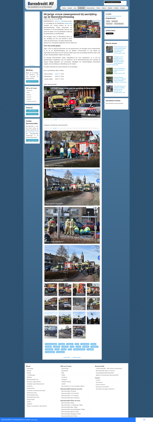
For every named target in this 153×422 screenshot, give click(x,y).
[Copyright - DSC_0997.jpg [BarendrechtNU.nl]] (79, 318)
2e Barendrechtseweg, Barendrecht (113, 16)
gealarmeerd (68, 23)
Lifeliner (64, 349)
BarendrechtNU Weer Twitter (69, 407)
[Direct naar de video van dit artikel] (61, 18)
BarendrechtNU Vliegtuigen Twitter (71, 414)
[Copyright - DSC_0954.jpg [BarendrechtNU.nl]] (93, 289)
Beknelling (49, 346)
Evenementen (91, 8)
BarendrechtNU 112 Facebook (70, 395)
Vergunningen (31, 399)
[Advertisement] (32, 38)
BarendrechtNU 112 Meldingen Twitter (72, 405)
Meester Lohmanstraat (79, 349)
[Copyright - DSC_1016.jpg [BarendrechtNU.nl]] (51, 332)
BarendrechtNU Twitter (67, 403)
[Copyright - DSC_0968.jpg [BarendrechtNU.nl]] (65, 304)
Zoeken (116, 8)
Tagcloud (29, 404)
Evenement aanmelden (102, 387)
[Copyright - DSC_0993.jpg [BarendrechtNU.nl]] (65, 318)
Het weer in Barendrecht (34, 382)
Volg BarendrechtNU (31, 101)
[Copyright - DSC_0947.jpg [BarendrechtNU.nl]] (79, 289)
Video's (104, 8)
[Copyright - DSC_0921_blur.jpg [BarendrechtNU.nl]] (72, 225)
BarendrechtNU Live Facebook (70, 393)
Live (75, 8)
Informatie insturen (32, 114)
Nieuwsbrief (29, 90)
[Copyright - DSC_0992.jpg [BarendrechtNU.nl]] (51, 318)
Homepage (30, 368)
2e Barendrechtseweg (51, 344)
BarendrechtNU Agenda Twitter (70, 411)
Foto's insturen (32, 110)
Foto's (98, 8)
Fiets (72, 346)
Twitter (28, 92)
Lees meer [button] (34, 419)
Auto (77, 344)
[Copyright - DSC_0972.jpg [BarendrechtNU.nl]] (79, 304)
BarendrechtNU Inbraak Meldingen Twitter (73, 409)
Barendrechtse (85, 344)
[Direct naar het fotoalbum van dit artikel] (59, 18)
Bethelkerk (57, 346)
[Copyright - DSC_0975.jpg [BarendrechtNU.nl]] (93, 304)
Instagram (28, 99)
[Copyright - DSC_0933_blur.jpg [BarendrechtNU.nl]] (51, 289)
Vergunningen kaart (33, 131)
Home (64, 8)
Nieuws (29, 373)
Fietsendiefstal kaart (32, 395)
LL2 (70, 349)
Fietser (78, 346)
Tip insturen (99, 382)
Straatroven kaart (32, 393)
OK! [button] (144, 419)
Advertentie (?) (32, 65)
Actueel (70, 8)
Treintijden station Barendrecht (35, 384)
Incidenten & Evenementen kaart (36, 390)
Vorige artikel (67, 357)
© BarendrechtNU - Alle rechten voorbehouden (109, 368)
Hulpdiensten (95, 346)
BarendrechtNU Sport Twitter (69, 416)
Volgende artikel (76, 357)
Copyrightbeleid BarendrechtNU (105, 373)
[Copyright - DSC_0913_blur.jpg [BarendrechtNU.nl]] (72, 187)
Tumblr (63, 384)
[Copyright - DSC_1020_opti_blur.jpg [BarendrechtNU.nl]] (65, 332)
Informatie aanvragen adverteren (105, 389)
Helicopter (86, 346)
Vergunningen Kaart (32, 140)
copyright (55, 119)
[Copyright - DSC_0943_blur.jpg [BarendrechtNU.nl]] (65, 289)
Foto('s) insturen (100, 384)
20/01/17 (57, 74)
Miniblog (29, 377)
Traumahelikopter (50, 352)
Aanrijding (62, 344)
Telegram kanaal (66, 382)
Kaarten (110, 8)
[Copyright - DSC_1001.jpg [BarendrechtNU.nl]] (93, 318)
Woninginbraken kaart (33, 397)
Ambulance (70, 344)
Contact (123, 8)
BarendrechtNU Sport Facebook (70, 398)
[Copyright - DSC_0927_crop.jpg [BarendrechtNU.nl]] (72, 263)
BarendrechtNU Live (32, 379)
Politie (108, 21)
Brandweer (65, 346)
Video (62, 21)
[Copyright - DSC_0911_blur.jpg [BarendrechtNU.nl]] (72, 149)
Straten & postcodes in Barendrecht (37, 406)
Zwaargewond (61, 352)
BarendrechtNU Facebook (68, 391)
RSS (62, 373)
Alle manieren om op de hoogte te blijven (72, 386)
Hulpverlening (49, 349)
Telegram (28, 94)
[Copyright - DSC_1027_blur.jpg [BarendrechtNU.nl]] (79, 332)
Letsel (57, 349)
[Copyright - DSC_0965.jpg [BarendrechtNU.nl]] (51, 304)
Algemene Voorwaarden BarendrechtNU (107, 375)
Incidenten (81, 8)
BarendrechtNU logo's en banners (105, 370)
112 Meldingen (31, 375)
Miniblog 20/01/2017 (32, 81)
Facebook (28, 97)
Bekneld (93, 344)
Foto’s (57, 21)
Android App (64, 368)
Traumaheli (90, 349)
